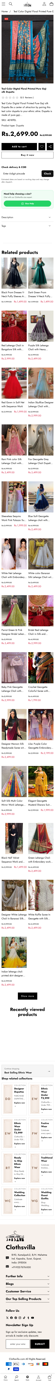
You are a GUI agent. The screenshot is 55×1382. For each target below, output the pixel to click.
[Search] (10, 4)
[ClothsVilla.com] (27, 4)
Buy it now (27, 155)
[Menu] (3, 4)
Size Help (29, 203)
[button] (51, 4)
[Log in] (44, 4)
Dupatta (20, 125)
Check (47, 173)
